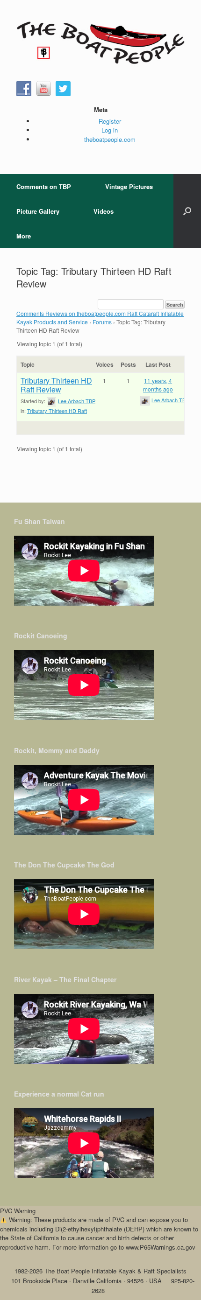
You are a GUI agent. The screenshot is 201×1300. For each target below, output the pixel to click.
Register (110, 121)
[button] (187, 211)
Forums (102, 322)
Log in (109, 130)
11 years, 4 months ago (158, 385)
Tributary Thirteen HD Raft (57, 410)
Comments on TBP (43, 186)
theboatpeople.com (110, 139)
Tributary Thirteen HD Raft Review (56, 385)
